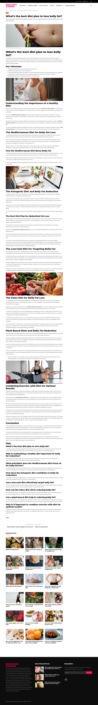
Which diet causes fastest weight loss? (33, 568)
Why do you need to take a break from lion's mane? (52, 683)
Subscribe (89, 672)
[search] (91, 5)
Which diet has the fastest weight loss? (53, 568)
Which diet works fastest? (14, 586)
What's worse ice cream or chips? (33, 550)
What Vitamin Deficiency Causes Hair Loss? (52, 675)
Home (7, 10)
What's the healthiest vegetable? (12, 568)
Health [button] (52, 5)
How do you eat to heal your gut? (33, 587)
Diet (18, 10)
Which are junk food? (41, 526)
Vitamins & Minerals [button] (70, 5)
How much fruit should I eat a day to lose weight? (34, 642)
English (86, 1)
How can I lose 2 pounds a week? (14, 605)
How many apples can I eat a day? (14, 623)
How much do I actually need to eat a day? (34, 605)
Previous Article (29, 524)
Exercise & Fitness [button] (32, 5)
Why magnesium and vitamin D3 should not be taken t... (53, 668)
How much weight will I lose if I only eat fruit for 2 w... (14, 642)
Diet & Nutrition (13, 10)
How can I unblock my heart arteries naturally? (53, 642)
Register (80, 1)
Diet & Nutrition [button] (43, 5)
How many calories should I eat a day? (53, 605)
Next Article (38, 524)
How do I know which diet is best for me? (53, 623)
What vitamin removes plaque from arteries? (20, 526)
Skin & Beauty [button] (59, 5)
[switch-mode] (91, 1)
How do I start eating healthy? (31, 623)
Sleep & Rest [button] (23, 5)
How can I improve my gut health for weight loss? (53, 587)
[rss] (66, 679)
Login (77, 1)
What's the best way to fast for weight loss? (53, 550)
